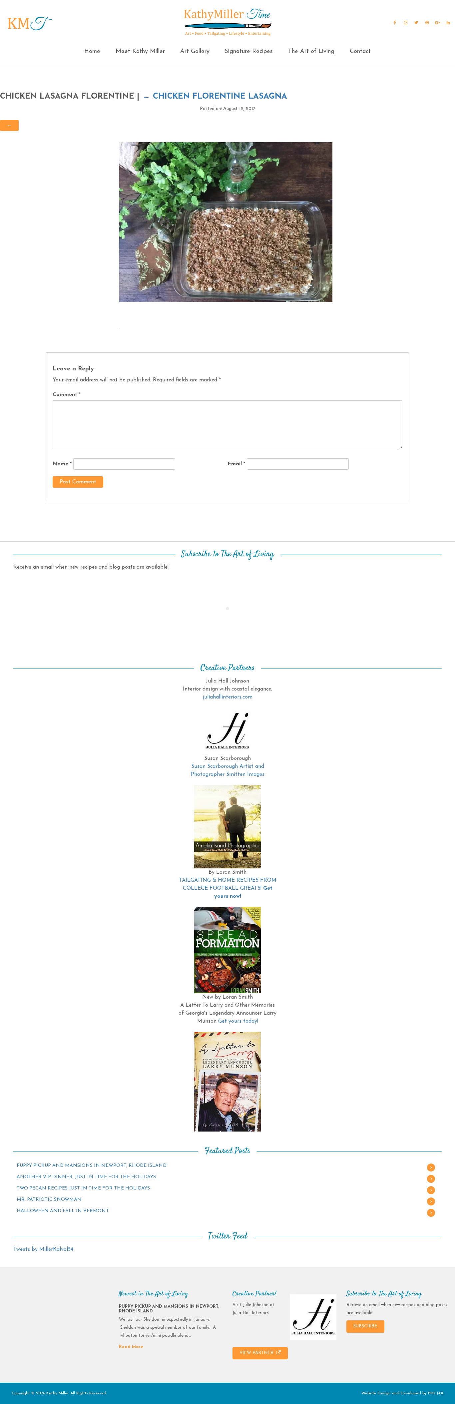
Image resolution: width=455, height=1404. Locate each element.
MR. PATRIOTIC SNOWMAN (49, 1199)
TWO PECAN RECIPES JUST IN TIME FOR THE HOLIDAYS (83, 1188)
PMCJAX (435, 1393)
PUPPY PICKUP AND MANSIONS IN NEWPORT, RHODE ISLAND (92, 1165)
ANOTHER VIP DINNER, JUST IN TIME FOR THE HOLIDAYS (86, 1176)
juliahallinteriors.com (227, 697)
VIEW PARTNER (257, 1353)
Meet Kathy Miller (140, 52)
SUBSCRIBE (365, 1326)
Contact (360, 52)
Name (62, 464)
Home (92, 52)
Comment (67, 394)
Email (236, 464)
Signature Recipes (249, 52)
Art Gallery (195, 52)
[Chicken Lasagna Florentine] (225, 222)
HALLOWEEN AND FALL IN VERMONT (63, 1210)
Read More (131, 1347)
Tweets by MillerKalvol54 (43, 1249)
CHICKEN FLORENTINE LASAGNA (214, 97)
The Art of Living (311, 52)
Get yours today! (238, 1021)
